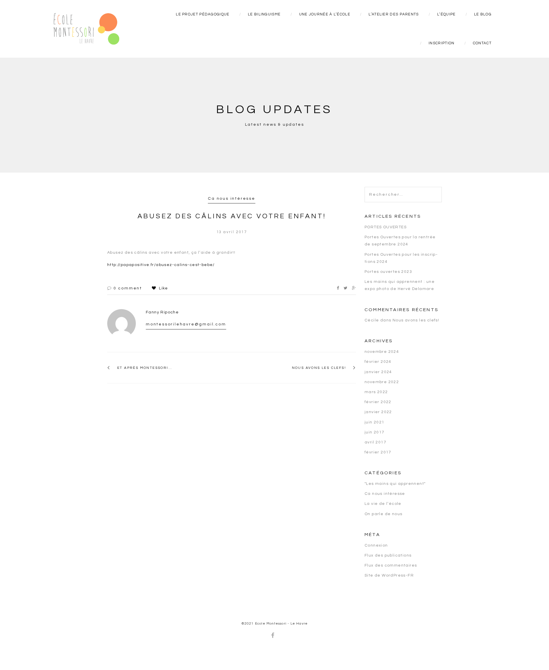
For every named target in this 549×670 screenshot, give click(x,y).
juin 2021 (375, 422)
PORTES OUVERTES (386, 227)
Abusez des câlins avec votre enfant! (232, 216)
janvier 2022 (378, 412)
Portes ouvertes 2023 (388, 272)
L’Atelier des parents (394, 14)
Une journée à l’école (324, 14)
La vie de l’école (383, 504)
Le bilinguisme (264, 14)
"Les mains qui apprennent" (395, 484)
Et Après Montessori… (144, 368)
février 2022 (378, 402)
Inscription (441, 43)
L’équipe (446, 14)
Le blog (483, 14)
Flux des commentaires (391, 565)
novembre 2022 (382, 382)
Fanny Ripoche (162, 312)
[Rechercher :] (403, 190)
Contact (482, 43)
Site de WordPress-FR (389, 575)
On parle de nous (383, 514)
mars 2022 (376, 392)
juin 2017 (375, 432)
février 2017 (378, 452)
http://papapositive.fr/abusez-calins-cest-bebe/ (161, 265)
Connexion (376, 545)
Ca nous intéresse (231, 199)
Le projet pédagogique (202, 14)
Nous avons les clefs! (319, 368)
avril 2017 (375, 442)
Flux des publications (388, 555)
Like (163, 288)
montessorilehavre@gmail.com (186, 324)
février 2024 (378, 362)
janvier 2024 (378, 372)
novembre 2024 (382, 352)
